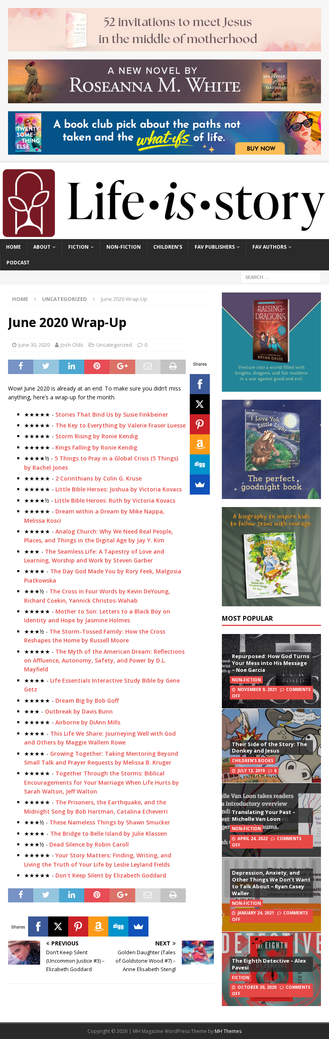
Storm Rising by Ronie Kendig (96, 436)
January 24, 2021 (256, 913)
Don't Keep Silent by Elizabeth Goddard (110, 875)
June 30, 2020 (34, 344)
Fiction (78, 246)
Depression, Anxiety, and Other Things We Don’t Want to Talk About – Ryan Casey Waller (271, 883)
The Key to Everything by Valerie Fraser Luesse (120, 425)
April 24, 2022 (253, 838)
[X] (200, 404)
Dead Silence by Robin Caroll (89, 844)
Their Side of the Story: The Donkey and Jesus (269, 747)
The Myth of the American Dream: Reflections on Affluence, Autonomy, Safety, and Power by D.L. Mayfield (104, 660)
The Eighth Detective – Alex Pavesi (269, 964)
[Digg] (200, 464)
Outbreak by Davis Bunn (79, 711)
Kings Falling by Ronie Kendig (96, 447)
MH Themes (228, 1031)
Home (13, 246)
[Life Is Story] (164, 234)
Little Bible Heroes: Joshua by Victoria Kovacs (118, 489)
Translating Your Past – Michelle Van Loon (263, 815)
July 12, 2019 (251, 770)
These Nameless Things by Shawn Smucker (109, 822)
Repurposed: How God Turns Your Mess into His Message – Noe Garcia (270, 662)
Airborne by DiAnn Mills (87, 722)
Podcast (18, 262)
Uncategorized (114, 344)
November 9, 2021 (257, 689)
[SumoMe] (200, 485)
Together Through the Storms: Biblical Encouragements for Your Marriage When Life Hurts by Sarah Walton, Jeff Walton (101, 782)
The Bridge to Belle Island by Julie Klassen (108, 833)
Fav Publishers (215, 246)
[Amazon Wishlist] (200, 444)
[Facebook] (200, 384)
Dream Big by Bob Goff (87, 700)
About (42, 246)
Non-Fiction (123, 246)
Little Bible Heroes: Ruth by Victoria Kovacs (115, 500)
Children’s (167, 246)
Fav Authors (269, 246)
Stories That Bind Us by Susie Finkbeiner (111, 414)
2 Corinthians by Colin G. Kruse (98, 478)
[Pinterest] (200, 424)
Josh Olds (72, 344)
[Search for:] (281, 276)
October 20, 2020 (257, 987)
